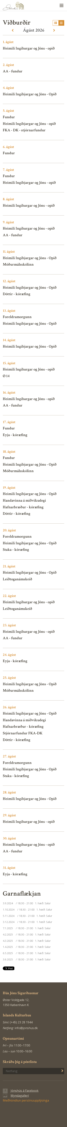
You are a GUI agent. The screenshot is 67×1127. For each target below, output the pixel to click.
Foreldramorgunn (17, 316)
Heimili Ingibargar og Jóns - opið (29, 48)
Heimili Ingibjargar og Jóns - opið (29, 123)
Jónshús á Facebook (25, 1091)
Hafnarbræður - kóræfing (23, 507)
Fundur (9, 117)
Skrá (60, 1070)
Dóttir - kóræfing (16, 293)
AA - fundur (13, 71)
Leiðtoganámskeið (17, 579)
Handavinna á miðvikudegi (24, 500)
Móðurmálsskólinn (18, 264)
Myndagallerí (20, 1096)
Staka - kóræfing (16, 549)
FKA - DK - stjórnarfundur (24, 130)
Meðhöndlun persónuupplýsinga (26, 1100)
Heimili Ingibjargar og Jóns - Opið (30, 94)
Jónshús (33, 5)
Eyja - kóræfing (15, 434)
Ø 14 (6, 375)
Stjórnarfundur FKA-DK (22, 733)
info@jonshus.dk (26, 1028)
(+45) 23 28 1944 (21, 1022)
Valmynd (61, 5)
